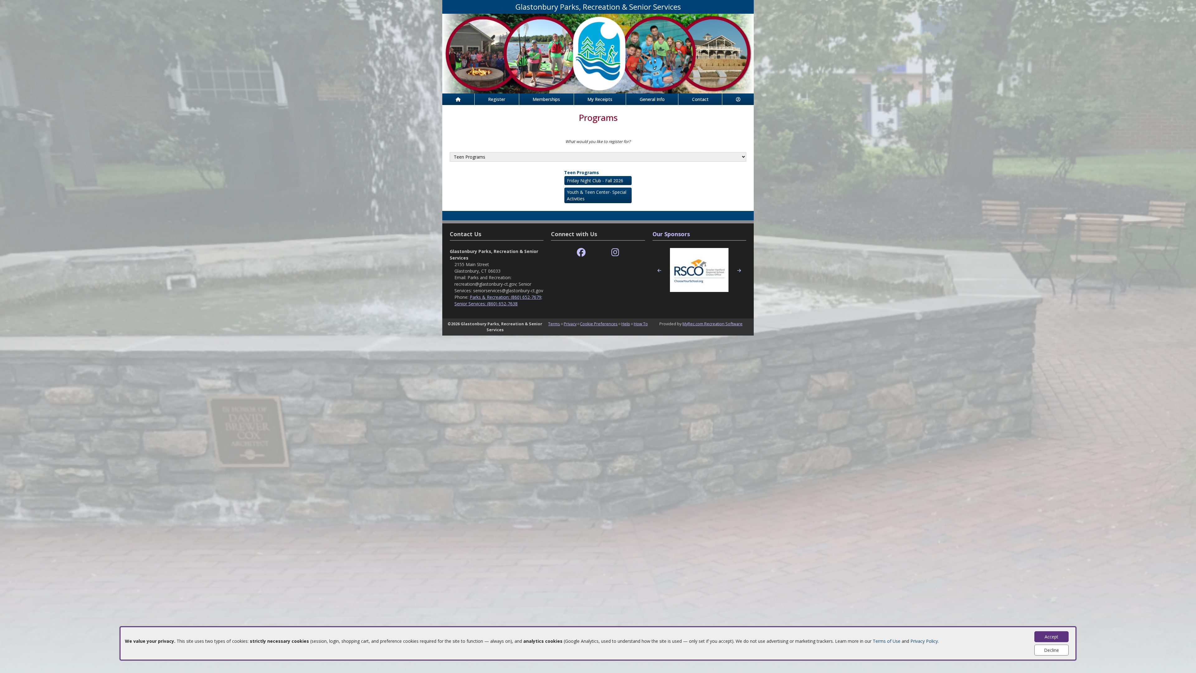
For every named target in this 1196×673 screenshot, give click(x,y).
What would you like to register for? (598, 141)
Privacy (570, 324)
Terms (554, 324)
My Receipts (599, 99)
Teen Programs (581, 172)
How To (641, 324)
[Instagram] (615, 252)
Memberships (546, 99)
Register (496, 99)
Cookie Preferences (599, 324)
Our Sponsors (671, 234)
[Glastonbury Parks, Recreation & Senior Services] (598, 53)
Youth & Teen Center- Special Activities (596, 195)
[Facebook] (581, 252)
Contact (700, 99)
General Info (652, 99)
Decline (1051, 650)
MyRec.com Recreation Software (712, 324)
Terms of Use (886, 641)
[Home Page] (458, 99)
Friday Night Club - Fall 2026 (595, 181)
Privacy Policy (924, 641)
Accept (1051, 637)
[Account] (738, 99)
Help (625, 324)
